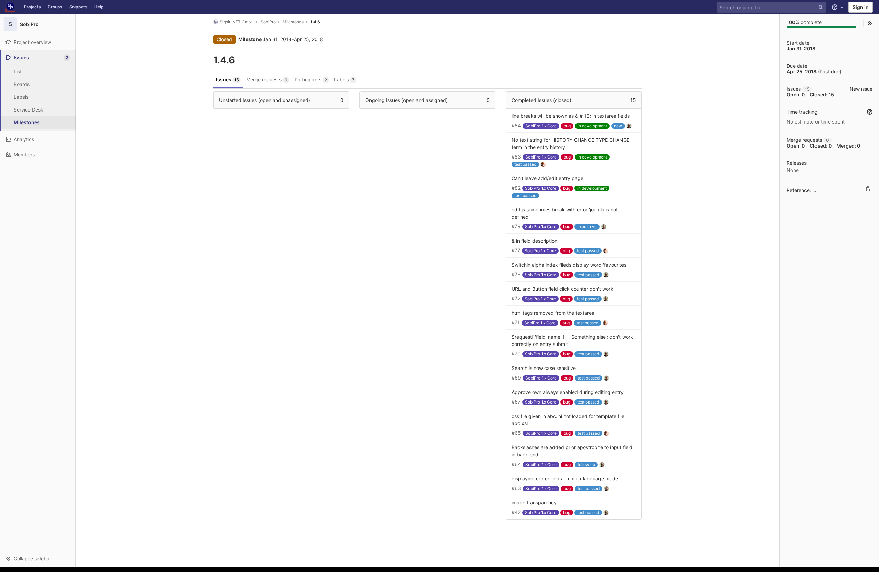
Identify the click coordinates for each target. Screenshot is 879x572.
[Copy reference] (868, 188)
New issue (860, 89)
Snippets (78, 6)
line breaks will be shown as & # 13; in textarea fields (571, 116)
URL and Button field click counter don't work (562, 289)
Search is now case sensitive (544, 368)
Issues (227, 79)
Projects (32, 6)
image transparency (534, 502)
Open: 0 (796, 94)
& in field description (534, 241)
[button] (37, 558)
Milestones (293, 21)
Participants (311, 79)
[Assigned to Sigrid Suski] (544, 164)
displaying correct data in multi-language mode (565, 478)
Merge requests (266, 79)
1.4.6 (315, 21)
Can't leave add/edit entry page (547, 178)
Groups (55, 6)
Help (99, 6)
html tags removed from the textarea (553, 313)
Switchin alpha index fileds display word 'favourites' (569, 265)
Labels (344, 79)
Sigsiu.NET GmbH (237, 21)
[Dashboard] (10, 7)
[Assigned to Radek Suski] (630, 125)
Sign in (861, 7)
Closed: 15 (822, 94)
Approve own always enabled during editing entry (568, 392)
